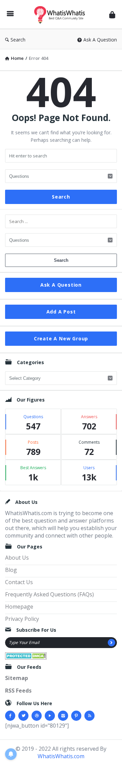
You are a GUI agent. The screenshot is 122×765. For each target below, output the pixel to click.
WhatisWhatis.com (61, 756)
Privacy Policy (22, 619)
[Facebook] (10, 716)
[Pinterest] (76, 716)
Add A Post (61, 311)
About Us (17, 557)
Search (18, 39)
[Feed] (89, 716)
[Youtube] (50, 716)
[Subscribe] (111, 642)
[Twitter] (23, 716)
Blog (11, 570)
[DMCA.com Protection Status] (26, 655)
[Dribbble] (37, 716)
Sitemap (16, 678)
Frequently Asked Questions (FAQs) (49, 594)
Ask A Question (100, 39)
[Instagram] (63, 716)
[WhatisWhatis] (61, 14)
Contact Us (19, 582)
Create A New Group (61, 338)
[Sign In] (112, 14)
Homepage (19, 606)
